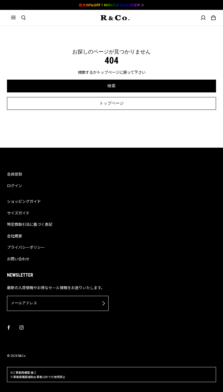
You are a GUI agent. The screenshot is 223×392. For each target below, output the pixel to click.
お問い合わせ (18, 259)
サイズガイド (18, 213)
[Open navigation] (16, 17)
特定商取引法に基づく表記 (29, 224)
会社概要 (14, 236)
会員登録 (14, 174)
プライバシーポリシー (26, 247)
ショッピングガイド (24, 201)
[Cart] (213, 17)
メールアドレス (24, 303)
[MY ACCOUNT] (203, 17)
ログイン (14, 185)
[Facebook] (8, 327)
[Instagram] (21, 327)
